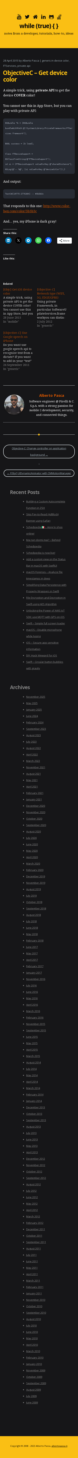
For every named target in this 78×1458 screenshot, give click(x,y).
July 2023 (31, 741)
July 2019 (31, 895)
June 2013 (32, 1139)
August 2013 (33, 1126)
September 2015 (36, 1030)
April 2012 (32, 1210)
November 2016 (35, 979)
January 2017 (34, 972)
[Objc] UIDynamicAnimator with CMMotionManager (39, 473)
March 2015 (33, 1056)
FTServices (9, 66)
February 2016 (34, 1017)
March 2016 (33, 1011)
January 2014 (34, 1101)
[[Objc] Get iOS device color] (20, 306)
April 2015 (32, 1049)
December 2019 (35, 876)
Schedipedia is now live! (40, 553)
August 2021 (33, 774)
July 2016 (31, 985)
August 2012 (33, 1184)
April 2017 (32, 960)
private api (23, 66)
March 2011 (33, 1280)
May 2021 (32, 780)
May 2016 (32, 998)
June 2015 (32, 1037)
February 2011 (34, 1287)
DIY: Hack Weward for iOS (41, 655)
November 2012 (35, 1165)
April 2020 (32, 857)
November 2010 (35, 1300)
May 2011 (32, 1268)
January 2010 (34, 1364)
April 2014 (32, 1081)
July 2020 (31, 838)
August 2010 (33, 1319)
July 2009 (31, 1396)
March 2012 (33, 1216)
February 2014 (34, 1094)
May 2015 (32, 1043)
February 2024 (34, 722)
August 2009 (33, 1389)
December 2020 (35, 806)
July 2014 (31, 1069)
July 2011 (31, 1255)
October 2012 (34, 1171)
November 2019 (35, 883)
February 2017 (34, 966)
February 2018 (34, 940)
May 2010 (32, 1338)
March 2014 (33, 1088)
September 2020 (36, 825)
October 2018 (34, 902)
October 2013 (34, 1114)
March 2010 (33, 1351)
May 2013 (32, 1146)
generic (46, 60)
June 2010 (32, 1332)
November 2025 (35, 697)
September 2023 (36, 729)
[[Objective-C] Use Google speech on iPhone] (20, 351)
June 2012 (32, 1197)
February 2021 (34, 793)
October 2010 (34, 1306)
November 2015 (35, 1024)
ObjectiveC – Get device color (35, 76)
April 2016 (32, 1004)
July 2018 (31, 921)
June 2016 (32, 992)
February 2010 (34, 1357)
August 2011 (33, 1248)
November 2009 (35, 1370)
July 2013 (31, 1133)
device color (61, 60)
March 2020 (33, 863)
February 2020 (34, 870)
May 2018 (32, 934)
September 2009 (36, 1383)
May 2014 (32, 1075)
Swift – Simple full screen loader (45, 623)
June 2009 (32, 1402)
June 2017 (32, 947)
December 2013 (35, 1107)
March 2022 (33, 761)
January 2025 (34, 709)
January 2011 (34, 1293)
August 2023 (33, 735)
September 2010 (36, 1312)
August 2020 (33, 831)
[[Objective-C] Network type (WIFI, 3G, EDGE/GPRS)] (54, 308)
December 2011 (35, 1229)
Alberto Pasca (30, 60)
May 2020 (32, 851)
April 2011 (32, 1274)
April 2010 (32, 1345)
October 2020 (34, 818)
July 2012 (31, 1191)
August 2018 (33, 915)
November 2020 (35, 812)
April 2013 (32, 1152)
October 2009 (34, 1377)
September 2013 (36, 1120)
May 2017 (32, 953)
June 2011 (32, 1261)
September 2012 (36, 1178)
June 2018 (32, 927)
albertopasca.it (59, 1445)
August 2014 (33, 1062)
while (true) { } (38, 26)
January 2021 (34, 799)
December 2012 (35, 1158)
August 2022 (33, 748)
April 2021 (32, 786)
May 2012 (32, 1203)
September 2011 (36, 1242)
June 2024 (32, 716)
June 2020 (32, 844)
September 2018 (36, 908)
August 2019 (33, 889)
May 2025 (32, 703)
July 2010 (31, 1325)
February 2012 (34, 1223)
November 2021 (35, 767)
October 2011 (34, 1235)
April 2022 (32, 754)
